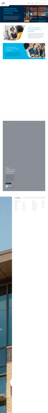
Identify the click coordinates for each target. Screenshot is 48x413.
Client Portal (45, 0)
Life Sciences (24, 203)
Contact (42, 0)
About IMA (43, 202)
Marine (23, 205)
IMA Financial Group (3, 3)
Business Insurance (34, 202)
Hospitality (24, 202)
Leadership (43, 203)
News (40, 0)
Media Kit (43, 206)
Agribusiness (16, 202)
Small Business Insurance (35, 204)
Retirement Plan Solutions (35, 206)
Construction (16, 203)
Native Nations (24, 206)
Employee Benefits (34, 203)
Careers (43, 204)
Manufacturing (24, 204)
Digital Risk (16, 205)
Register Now (8, 183)
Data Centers (16, 204)
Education (16, 206)
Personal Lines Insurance (34, 205)
